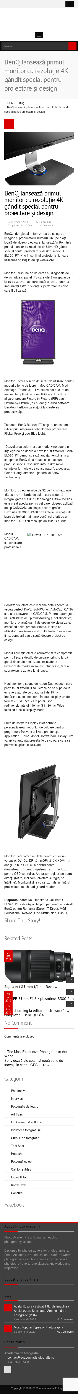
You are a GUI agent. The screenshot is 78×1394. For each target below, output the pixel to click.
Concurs (17, 1193)
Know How (18, 1185)
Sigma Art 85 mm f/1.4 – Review (30, 986)
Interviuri (17, 1098)
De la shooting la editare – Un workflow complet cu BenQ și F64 (36, 1012)
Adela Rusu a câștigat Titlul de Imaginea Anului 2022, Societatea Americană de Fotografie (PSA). (41, 1310)
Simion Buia (45, 221)
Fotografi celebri (22, 1161)
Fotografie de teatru (24, 1106)
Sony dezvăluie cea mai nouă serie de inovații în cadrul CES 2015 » (33, 1062)
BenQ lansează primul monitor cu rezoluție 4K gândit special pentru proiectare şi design (33, 203)
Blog (21, 103)
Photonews (18, 1090)
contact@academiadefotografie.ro (30, 1357)
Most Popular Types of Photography (38, 1327)
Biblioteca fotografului (26, 1130)
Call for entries (21, 1169)
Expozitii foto (19, 1177)
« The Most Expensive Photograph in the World (35, 1054)
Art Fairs (17, 1114)
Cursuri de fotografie (25, 1138)
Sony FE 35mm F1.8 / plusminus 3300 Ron (39, 998)
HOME (11, 103)
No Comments (65, 1319)
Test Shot (17, 1145)
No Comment (46, 225)
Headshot (17, 1153)
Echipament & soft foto (20, 225)
